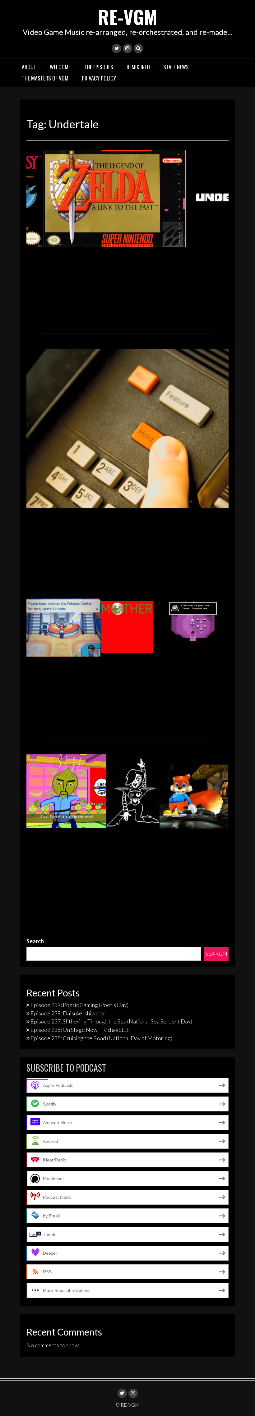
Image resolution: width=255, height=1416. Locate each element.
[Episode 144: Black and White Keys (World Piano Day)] (127, 197)
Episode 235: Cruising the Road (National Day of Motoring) (101, 1038)
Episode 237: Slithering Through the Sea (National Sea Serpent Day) (111, 1021)
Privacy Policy (99, 78)
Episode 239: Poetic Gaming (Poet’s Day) (79, 1004)
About (29, 67)
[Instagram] (127, 48)
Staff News (176, 67)
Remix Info (138, 67)
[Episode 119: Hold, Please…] (127, 428)
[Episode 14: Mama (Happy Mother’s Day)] (127, 630)
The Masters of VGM (45, 78)
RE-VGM (127, 16)
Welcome (60, 67)
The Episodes (98, 67)
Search (35, 941)
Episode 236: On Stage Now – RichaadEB (79, 1029)
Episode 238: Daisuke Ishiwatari (68, 1013)
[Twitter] (116, 48)
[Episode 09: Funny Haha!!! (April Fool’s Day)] (127, 790)
